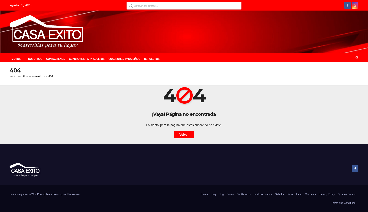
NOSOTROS (35, 59)
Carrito (230, 194)
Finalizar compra (263, 194)
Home (204, 194)
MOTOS (16, 59)
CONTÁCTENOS (55, 59)
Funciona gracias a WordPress (27, 194)
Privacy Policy (327, 194)
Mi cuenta (310, 194)
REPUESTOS (152, 59)
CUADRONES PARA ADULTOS (87, 59)
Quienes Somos (347, 194)
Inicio (13, 76)
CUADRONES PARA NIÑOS (124, 59)
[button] (357, 57)
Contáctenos (244, 194)
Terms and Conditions (343, 202)
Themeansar (73, 194)
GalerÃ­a (279, 194)
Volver (184, 134)
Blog (213, 194)
